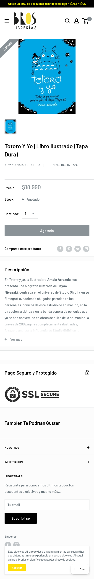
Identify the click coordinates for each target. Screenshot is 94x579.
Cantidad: (12, 214)
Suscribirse (20, 518)
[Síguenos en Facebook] (8, 545)
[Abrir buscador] (67, 20)
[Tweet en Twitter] (77, 248)
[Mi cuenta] (76, 20)
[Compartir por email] (86, 248)
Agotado (47, 230)
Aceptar (17, 567)
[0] (86, 21)
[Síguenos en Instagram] (16, 545)
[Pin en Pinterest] (69, 248)
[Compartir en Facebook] (60, 248)
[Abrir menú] (7, 21)
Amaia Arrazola (27, 165)
